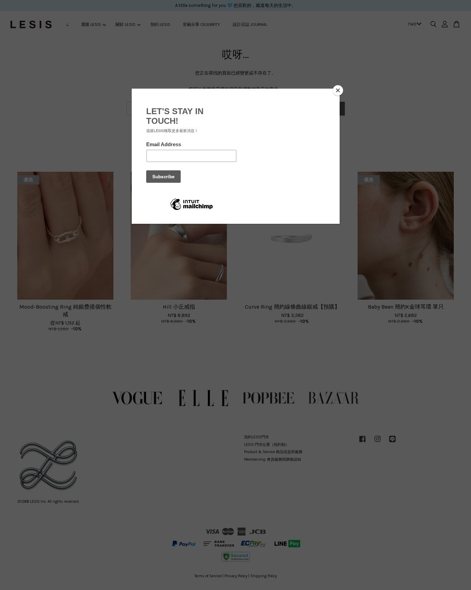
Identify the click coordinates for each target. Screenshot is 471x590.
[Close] (338, 90)
